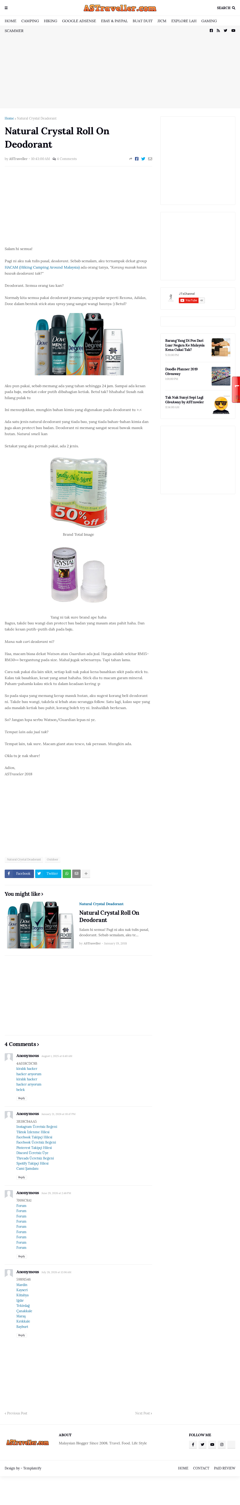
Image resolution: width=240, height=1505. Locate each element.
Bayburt (22, 1327)
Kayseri (22, 1290)
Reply (21, 1098)
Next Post (142, 1413)
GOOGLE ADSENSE (79, 20)
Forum (21, 1206)
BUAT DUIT (143, 20)
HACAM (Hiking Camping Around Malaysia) (42, 267)
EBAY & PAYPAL (114, 20)
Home (9, 118)
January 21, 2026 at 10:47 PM (58, 1114)
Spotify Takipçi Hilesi (32, 1163)
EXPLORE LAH (183, 20)
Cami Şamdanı (27, 1168)
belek (20, 1090)
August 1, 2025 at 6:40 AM (56, 1056)
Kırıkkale (23, 1321)
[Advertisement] (120, 67)
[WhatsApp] (67, 874)
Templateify (32, 1468)
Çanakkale (24, 1311)
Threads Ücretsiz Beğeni (35, 1158)
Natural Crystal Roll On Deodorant (109, 916)
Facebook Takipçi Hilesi (34, 1137)
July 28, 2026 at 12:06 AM (56, 1272)
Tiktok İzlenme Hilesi (32, 1132)
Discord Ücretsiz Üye (32, 1153)
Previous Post (17, 1413)
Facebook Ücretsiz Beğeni (36, 1142)
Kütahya (22, 1295)
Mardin (21, 1285)
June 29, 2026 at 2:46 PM (56, 1193)
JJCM (162, 20)
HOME (10, 20)
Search (223, 8)
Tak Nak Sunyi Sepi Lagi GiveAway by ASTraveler (184, 399)
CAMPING (30, 20)
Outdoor (52, 859)
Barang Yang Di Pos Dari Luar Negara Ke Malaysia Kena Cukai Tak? (185, 345)
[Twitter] (143, 159)
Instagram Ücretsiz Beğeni (36, 1127)
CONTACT (201, 1468)
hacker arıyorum (28, 1074)
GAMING (209, 20)
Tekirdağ (23, 1306)
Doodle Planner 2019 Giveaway (181, 371)
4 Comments (67, 159)
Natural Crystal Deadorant (36, 118)
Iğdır (20, 1300)
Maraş (21, 1316)
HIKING (50, 20)
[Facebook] (137, 159)
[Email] (150, 159)
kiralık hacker (26, 1069)
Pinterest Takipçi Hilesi (34, 1148)
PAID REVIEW (224, 1468)
